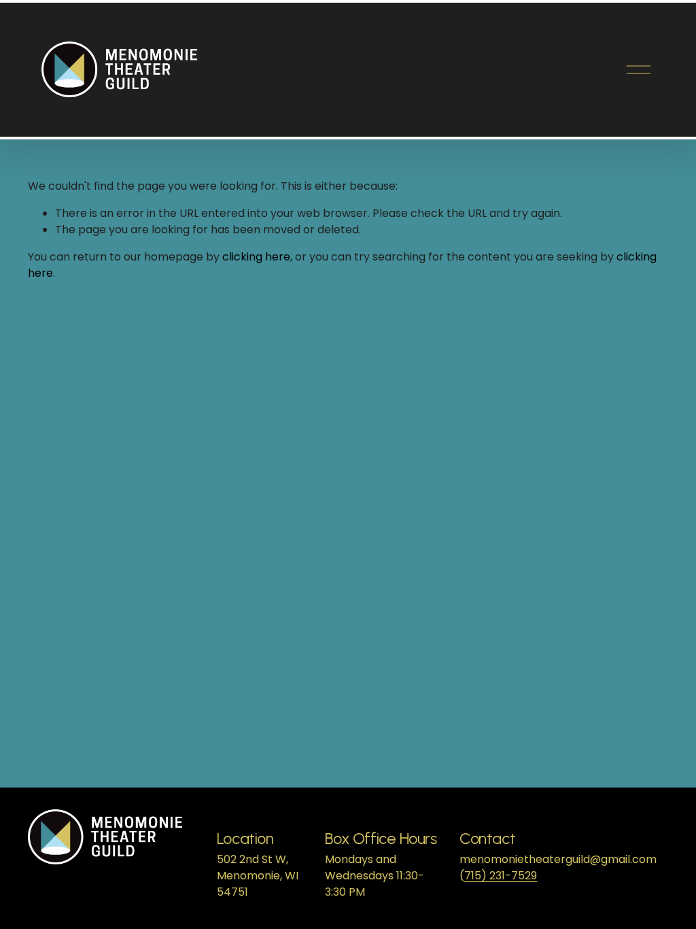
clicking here (256, 257)
